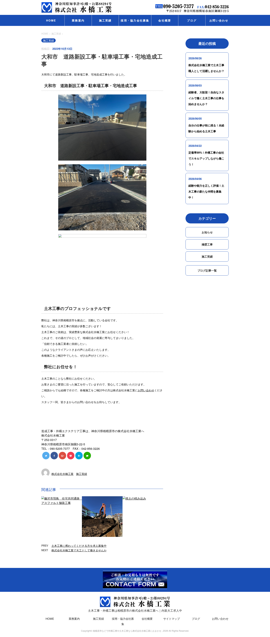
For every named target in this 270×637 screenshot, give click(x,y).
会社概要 (164, 20)
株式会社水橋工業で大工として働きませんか (79, 550)
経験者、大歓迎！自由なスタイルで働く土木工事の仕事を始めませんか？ (206, 98)
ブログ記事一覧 (207, 270)
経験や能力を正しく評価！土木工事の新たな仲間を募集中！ (206, 191)
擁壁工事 (207, 244)
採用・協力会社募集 (135, 20)
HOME (51, 20)
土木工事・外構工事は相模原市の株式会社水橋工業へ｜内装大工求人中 (135, 610)
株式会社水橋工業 (62, 474)
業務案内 (78, 20)
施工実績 (105, 20)
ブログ (192, 20)
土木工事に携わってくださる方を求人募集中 (79, 546)
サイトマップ (171, 618)
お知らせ (207, 232)
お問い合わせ (218, 20)
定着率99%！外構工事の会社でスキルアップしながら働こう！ (206, 158)
